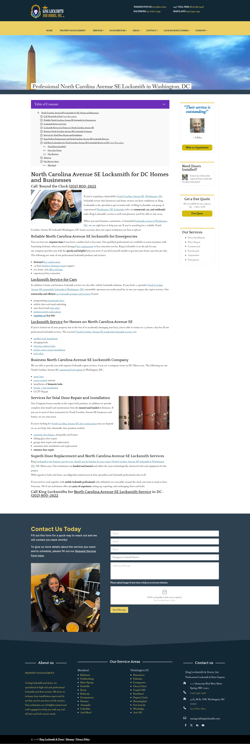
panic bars (39, 376)
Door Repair (194, 242)
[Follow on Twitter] (191, 725)
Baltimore (85, 675)
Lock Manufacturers (176, 30)
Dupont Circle (140, 697)
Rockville (85, 686)
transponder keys (55, 300)
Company (200, 30)
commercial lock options (71, 370)
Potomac (84, 701)
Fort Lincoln (139, 705)
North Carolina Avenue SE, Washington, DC (139, 196)
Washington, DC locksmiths (110, 209)
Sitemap (70, 739)
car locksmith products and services (73, 294)
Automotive (193, 255)
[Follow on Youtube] (203, 725)
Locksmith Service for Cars (54, 279)
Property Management (73, 30)
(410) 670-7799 (153, 11)
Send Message (119, 610)
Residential (193, 251)
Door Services (117, 30)
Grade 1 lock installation (46, 388)
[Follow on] (208, 725)
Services (97, 30)
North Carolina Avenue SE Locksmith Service (112, 492)
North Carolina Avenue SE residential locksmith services (104, 332)
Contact (151, 30)
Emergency (193, 259)
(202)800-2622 (159, 6)
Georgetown (139, 682)
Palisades (137, 679)
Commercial (194, 246)
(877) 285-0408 (197, 6)
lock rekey (55, 308)
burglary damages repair (54, 266)
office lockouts (56, 269)
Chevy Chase (140, 686)
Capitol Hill (139, 690)
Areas (136, 30)
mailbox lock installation (46, 338)
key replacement (85, 246)
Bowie (83, 690)
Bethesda (85, 694)
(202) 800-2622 (82, 186)
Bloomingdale (140, 701)
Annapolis (85, 705)
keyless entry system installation (49, 350)
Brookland (138, 694)
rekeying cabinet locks (44, 346)
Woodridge (138, 709)
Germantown (87, 697)
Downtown (139, 675)
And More (85, 712)
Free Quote (197, 213)
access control (40, 380)
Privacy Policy (83, 739)
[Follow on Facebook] (185, 725)
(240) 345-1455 (193, 11)
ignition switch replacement (47, 312)
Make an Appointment (197, 147)
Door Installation (196, 237)
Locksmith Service (47, 322)
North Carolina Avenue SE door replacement (74, 423)
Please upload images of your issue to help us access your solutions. (139, 582)
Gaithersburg (87, 679)
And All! (137, 712)
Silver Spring (86, 682)
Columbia (85, 709)
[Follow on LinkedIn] (197, 725)
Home (49, 30)
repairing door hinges (44, 435)
